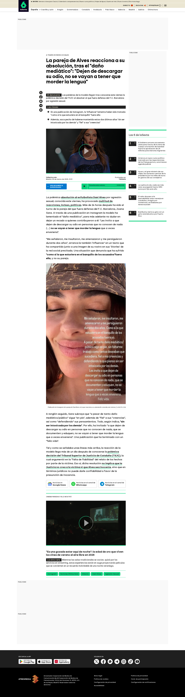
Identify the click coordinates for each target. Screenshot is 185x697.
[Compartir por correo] (41, 111)
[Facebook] (103, 664)
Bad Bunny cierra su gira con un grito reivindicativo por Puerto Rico (151, 214)
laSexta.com (51, 177)
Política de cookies (101, 679)
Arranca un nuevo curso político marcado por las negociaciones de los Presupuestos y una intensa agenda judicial (152, 161)
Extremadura (72, 10)
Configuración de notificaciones (143, 682)
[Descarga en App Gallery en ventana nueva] (62, 663)
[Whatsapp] (110, 664)
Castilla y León (47, 10)
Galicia (141, 10)
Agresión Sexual (112, 574)
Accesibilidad (99, 685)
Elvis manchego (134, 1)
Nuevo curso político (87, 1)
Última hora (153, 10)
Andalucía (97, 10)
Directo (85, 574)
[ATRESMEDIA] (29, 680)
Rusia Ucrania (123, 1)
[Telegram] (117, 664)
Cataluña (86, 10)
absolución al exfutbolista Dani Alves (83, 197)
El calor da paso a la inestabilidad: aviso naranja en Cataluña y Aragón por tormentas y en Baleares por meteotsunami (150, 200)
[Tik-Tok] (130, 664)
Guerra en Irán (112, 1)
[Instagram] (123, 664)
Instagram (52, 574)
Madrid (132, 10)
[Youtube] (137, 664)
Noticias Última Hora (69, 574)
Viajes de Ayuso (100, 1)
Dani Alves (96, 574)
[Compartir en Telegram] (41, 107)
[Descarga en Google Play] (26, 663)
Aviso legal (98, 676)
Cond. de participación (139, 679)
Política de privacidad (139, 676)
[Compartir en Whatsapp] (41, 102)
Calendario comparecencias (69, 1)
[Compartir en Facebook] (41, 98)
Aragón (60, 10)
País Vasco (109, 10)
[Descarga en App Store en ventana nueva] (44, 663)
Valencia (121, 10)
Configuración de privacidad (105, 682)
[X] (41, 94)
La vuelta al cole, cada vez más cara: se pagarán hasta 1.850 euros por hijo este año (151, 187)
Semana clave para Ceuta (48, 1)
